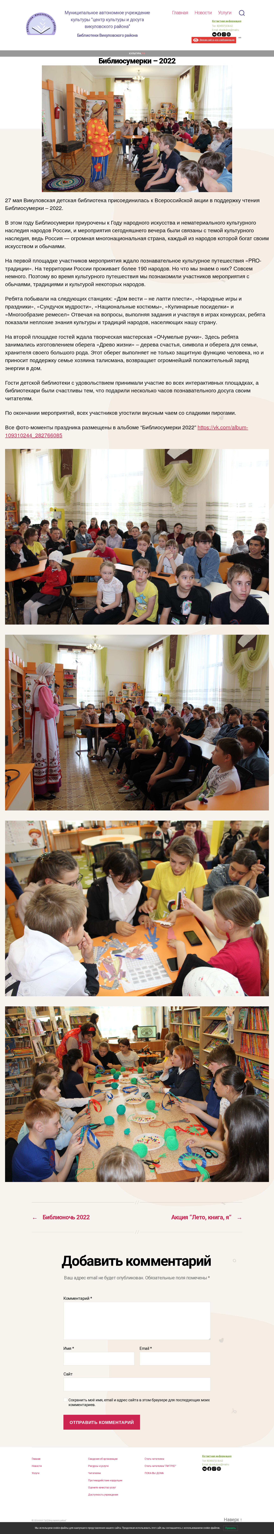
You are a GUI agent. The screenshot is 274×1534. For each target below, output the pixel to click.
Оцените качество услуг (102, 1487)
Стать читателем (154, 1458)
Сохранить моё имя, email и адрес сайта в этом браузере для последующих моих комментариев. (139, 1402)
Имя (68, 1348)
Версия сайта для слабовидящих (217, 39)
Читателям (94, 1473)
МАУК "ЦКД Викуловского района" (52, 1520)
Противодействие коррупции (105, 1480)
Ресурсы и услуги (98, 1465)
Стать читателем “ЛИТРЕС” (160, 1465)
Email (146, 1348)
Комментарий (77, 1298)
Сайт (67, 1374)
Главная (180, 12)
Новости (203, 12)
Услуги (224, 12)
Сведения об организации (102, 1458)
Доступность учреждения (103, 1494)
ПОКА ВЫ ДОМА (154, 1473)
